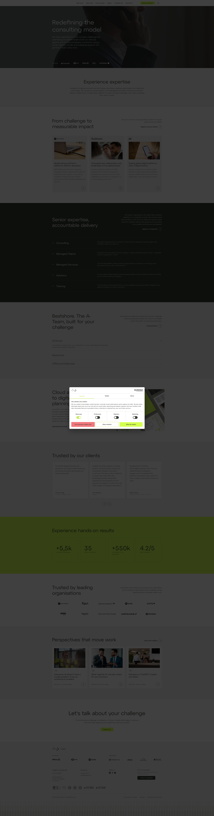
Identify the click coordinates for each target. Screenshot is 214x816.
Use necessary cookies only (83, 424)
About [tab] (132, 396)
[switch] (97, 417)
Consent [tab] (81, 396)
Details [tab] (107, 396)
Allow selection (107, 424)
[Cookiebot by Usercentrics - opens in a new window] (135, 390)
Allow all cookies (131, 424)
